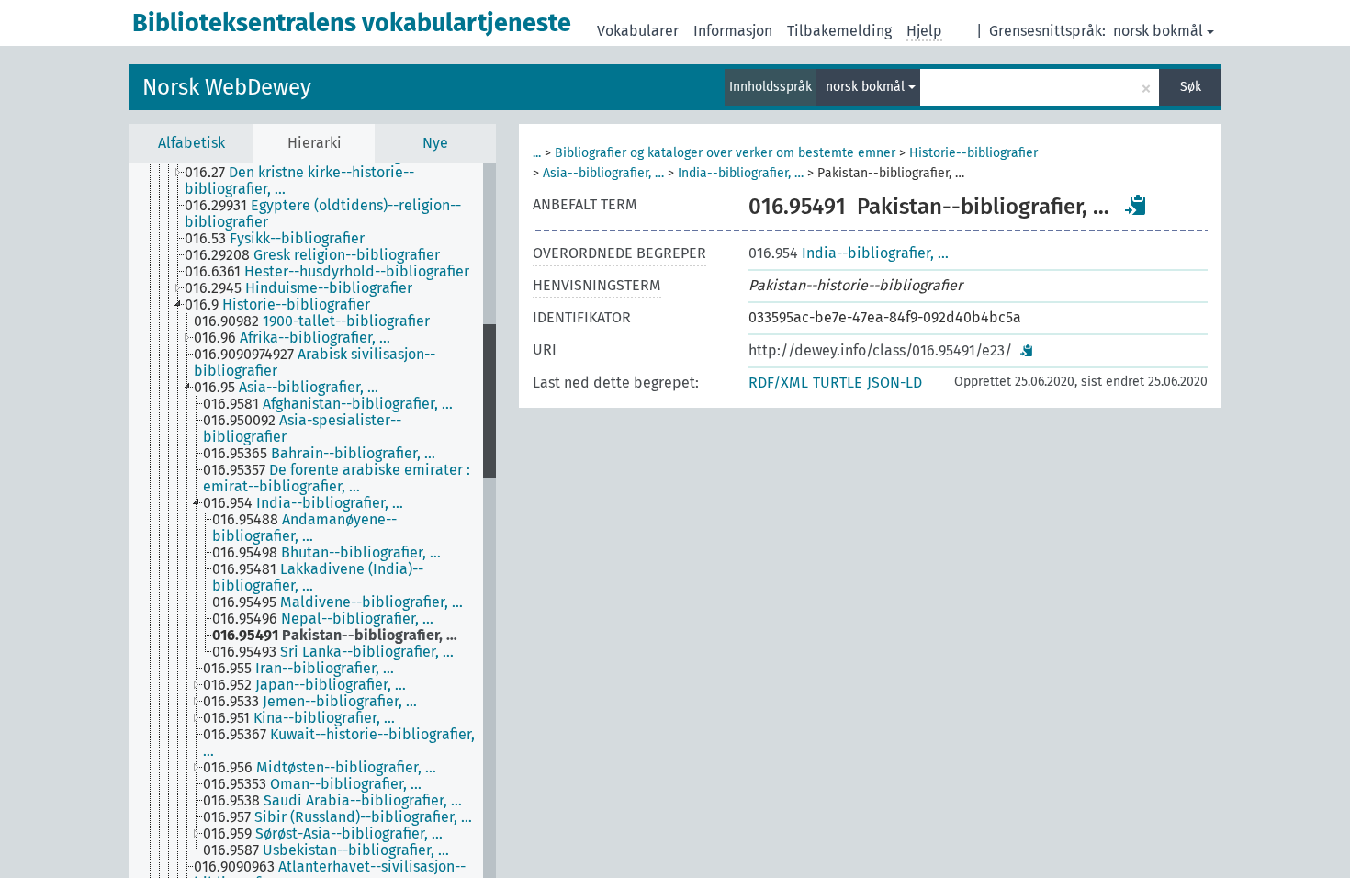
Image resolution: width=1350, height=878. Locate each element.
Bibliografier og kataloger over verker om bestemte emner (725, 153)
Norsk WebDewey (226, 87)
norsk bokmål (1158, 30)
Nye (435, 143)
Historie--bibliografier (973, 153)
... (537, 153)
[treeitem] (341, 180)
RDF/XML (778, 382)
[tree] (312, 520)
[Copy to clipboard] (1136, 204)
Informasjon (732, 30)
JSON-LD (894, 382)
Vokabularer (638, 30)
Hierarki (314, 143)
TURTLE (837, 382)
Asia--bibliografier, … (603, 173)
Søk (1190, 87)
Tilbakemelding (839, 30)
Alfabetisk (191, 143)
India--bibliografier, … (741, 173)
